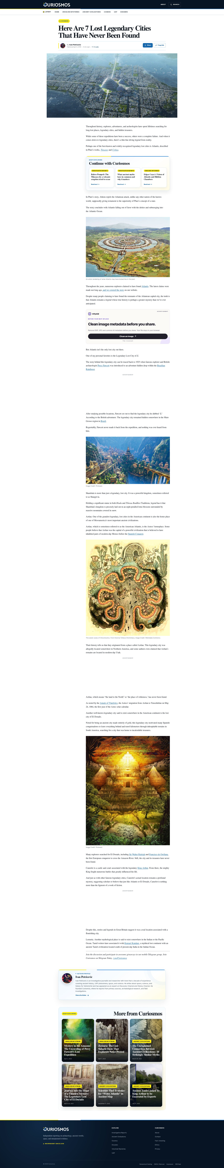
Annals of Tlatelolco (108, 702)
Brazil (103, 421)
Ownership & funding (145, 1164)
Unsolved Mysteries (70, 12)
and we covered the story (113, 289)
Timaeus (104, 149)
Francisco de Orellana (158, 854)
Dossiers (124, 12)
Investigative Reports (119, 1133)
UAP (115, 12)
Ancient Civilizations (92, 12)
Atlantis (145, 286)
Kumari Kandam (131, 943)
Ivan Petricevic (75, 45)
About (163, 4)
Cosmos (107, 12)
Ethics (157, 1145)
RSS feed (178, 1164)
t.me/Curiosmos (120, 957)
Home (57, 12)
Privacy (157, 1149)
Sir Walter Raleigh (137, 854)
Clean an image (128, 336)
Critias (115, 149)
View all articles (82, 995)
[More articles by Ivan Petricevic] (63, 46)
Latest (48, 12)
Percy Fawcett (103, 365)
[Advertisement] (128, 392)
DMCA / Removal (159, 1164)
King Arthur (143, 867)
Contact (158, 1137)
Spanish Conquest (135, 533)
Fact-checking (160, 1141)
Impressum (169, 1164)
